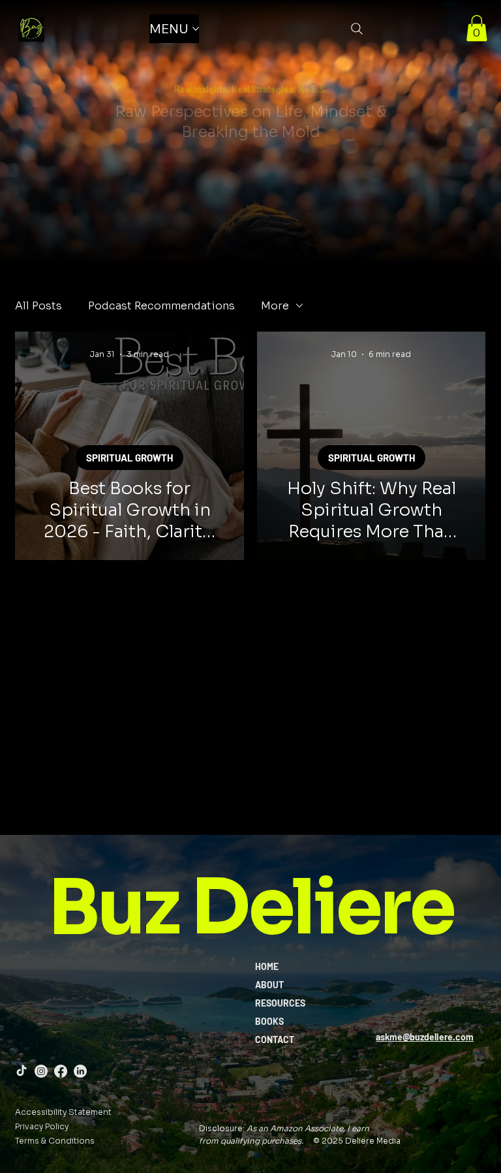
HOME (267, 966)
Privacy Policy (41, 1126)
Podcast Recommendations (161, 306)
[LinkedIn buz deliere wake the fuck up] (80, 1071)
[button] (477, 28)
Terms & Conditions (55, 1141)
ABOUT (269, 984)
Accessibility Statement (63, 1112)
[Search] (357, 28)
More (275, 306)
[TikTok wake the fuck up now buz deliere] (21, 1071)
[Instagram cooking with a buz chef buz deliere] (41, 1071)
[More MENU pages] (195, 28)
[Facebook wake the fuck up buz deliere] (60, 1071)
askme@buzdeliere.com (425, 1036)
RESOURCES (280, 1003)
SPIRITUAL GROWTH (129, 457)
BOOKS (269, 1021)
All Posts (38, 306)
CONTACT (274, 1039)
